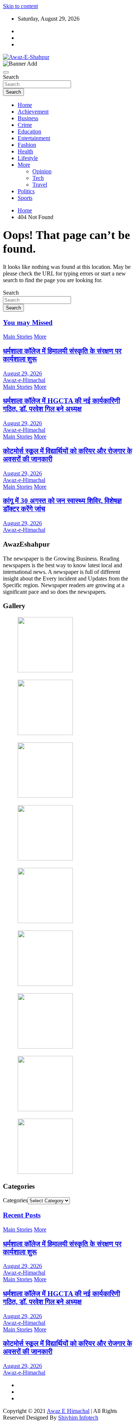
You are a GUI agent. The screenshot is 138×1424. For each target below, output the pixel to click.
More (24, 165)
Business (28, 118)
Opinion (42, 171)
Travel (39, 184)
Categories (15, 1200)
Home (25, 105)
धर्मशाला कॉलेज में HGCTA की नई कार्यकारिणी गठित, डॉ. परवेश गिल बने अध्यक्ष (61, 405)
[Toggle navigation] (6, 72)
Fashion (27, 145)
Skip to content (20, 6)
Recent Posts (21, 1215)
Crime (25, 125)
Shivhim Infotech (78, 1417)
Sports (25, 198)
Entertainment (34, 138)
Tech (38, 178)
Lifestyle (28, 158)
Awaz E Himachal (68, 1411)
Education (29, 131)
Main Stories (17, 336)
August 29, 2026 (22, 373)
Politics (26, 191)
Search (11, 77)
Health (25, 151)
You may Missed (28, 322)
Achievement (33, 111)
